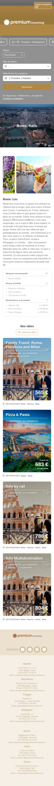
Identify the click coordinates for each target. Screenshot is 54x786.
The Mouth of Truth (17, 295)
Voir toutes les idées (27, 332)
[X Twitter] (37, 649)
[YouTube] (22, 649)
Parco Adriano (14, 292)
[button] (1, 41)
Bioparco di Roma (16, 288)
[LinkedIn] (29, 649)
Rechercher (27, 87)
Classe (6, 50)
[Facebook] (44, 649)
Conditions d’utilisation (13, 98)
